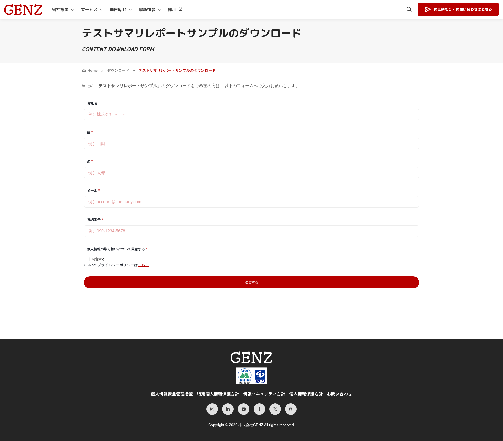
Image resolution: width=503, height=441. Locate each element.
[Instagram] (212, 409)
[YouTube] (243, 409)
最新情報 (147, 9)
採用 (172, 9)
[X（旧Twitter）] (275, 409)
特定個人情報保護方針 (218, 394)
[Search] (409, 9)
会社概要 (60, 9)
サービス (89, 9)
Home (93, 70)
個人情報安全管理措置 (172, 394)
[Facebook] (259, 409)
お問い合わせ (339, 394)
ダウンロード (118, 70)
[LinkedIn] (228, 409)
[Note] (291, 409)
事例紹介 (118, 9)
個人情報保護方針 (306, 394)
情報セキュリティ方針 (264, 394)
